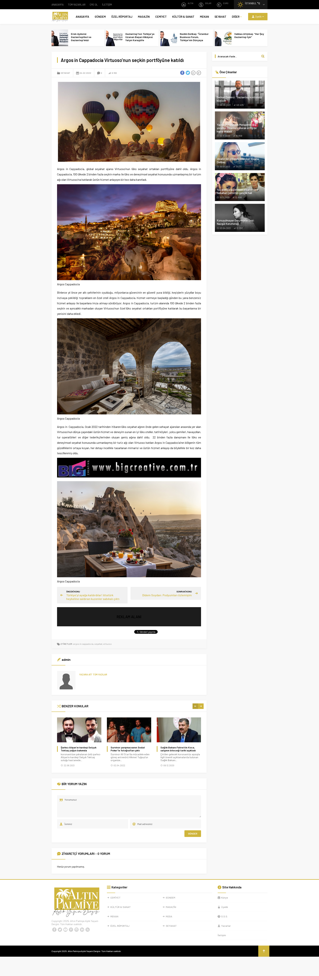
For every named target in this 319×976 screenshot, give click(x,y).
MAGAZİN (144, 16)
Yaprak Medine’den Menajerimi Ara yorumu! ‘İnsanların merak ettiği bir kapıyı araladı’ (237, 128)
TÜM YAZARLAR (76, 4)
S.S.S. (224, 916)
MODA (169, 916)
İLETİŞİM (107, 4)
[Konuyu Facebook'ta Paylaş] (182, 73)
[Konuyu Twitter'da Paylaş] (188, 73)
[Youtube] (65, 929)
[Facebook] (54, 929)
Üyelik (224, 906)
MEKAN (204, 16)
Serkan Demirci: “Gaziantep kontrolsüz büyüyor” (239, 99)
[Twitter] (60, 929)
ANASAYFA (58, 4)
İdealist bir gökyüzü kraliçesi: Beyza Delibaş (238, 160)
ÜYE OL (94, 4)
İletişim (222, 935)
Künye (224, 897)
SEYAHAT (220, 16)
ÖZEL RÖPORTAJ (121, 16)
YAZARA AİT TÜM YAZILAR (93, 674)
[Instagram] (76, 929)
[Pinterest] (71, 929)
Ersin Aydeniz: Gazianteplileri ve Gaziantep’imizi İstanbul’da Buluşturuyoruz (81, 40)
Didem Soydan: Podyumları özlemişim (167, 595)
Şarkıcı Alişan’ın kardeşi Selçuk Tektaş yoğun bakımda (78, 749)
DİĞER (235, 16)
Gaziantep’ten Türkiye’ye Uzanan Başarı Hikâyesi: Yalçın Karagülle (140, 37)
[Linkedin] (82, 929)
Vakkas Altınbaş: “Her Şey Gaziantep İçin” (249, 35)
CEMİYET (161, 16)
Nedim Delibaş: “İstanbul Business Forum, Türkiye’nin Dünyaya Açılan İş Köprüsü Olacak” (195, 38)
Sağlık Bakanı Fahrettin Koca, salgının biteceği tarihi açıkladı (178, 749)
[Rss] (87, 929)
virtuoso (107, 644)
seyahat (98, 644)
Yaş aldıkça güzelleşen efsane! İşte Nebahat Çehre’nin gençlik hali (237, 191)
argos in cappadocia (83, 644)
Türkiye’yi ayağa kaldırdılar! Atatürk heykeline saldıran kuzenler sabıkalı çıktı (92, 597)
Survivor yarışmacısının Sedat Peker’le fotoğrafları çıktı (128, 749)
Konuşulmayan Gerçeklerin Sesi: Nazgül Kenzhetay (235, 222)
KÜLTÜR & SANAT (183, 16)
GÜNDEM (100, 16)
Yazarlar (226, 925)
